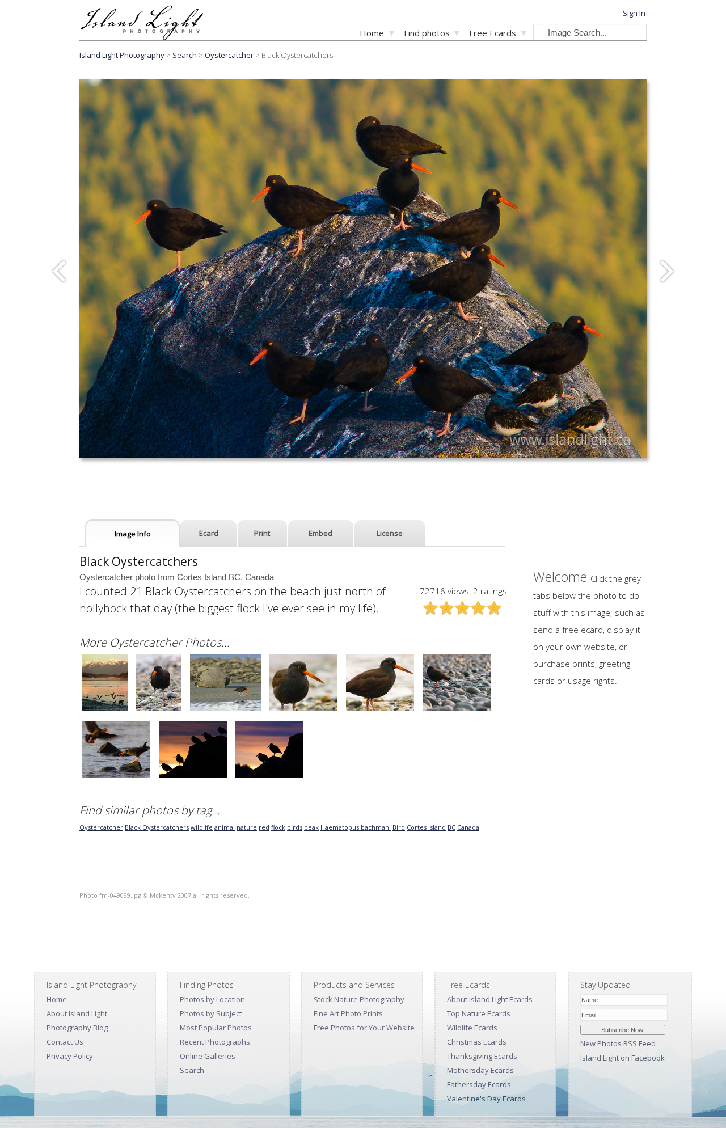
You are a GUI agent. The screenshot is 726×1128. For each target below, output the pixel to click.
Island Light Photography (121, 55)
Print (262, 533)
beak (311, 827)
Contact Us (65, 1042)
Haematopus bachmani (355, 827)
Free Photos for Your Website (364, 1028)
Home (372, 33)
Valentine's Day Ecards (486, 1098)
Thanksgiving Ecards (482, 1056)
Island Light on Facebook (622, 1058)
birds (294, 827)
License (390, 533)
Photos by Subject (211, 1013)
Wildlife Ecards (472, 1028)
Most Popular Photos (216, 1028)
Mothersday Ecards (480, 1070)
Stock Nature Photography (359, 999)
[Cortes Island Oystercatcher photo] (104, 709)
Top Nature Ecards (478, 1013)
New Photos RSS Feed (618, 1043)
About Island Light (77, 1013)
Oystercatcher (229, 55)
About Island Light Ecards (490, 999)
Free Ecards (492, 33)
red (264, 827)
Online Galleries (207, 1056)
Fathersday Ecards (479, 1084)
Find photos (427, 33)
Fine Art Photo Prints (348, 1013)
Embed (320, 533)
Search (192, 1070)
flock (278, 827)
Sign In (634, 13)
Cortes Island (426, 827)
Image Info (133, 534)
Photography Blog (77, 1028)
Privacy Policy (70, 1056)
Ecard (208, 533)
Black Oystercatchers (157, 827)
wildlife (202, 827)
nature (247, 827)
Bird (398, 827)
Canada (468, 827)
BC (451, 827)
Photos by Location (212, 999)
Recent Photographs (215, 1042)
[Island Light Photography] (141, 37)
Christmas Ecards (476, 1042)
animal (224, 827)
